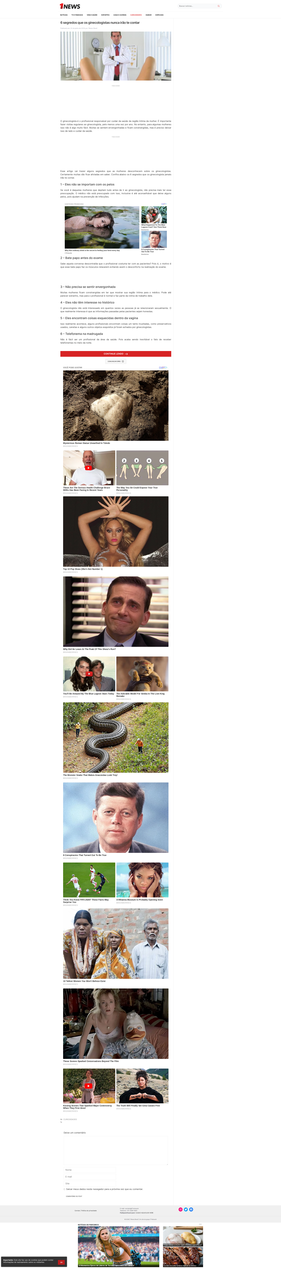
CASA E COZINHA (119, 15)
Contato (77, 1210)
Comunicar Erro (114, 361)
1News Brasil (92, 28)
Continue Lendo (113, 353)
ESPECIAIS (159, 15)
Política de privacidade (89, 1210)
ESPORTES (105, 15)
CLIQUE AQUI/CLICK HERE (144, 1213)
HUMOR (148, 15)
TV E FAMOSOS (77, 15)
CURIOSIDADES (136, 15)
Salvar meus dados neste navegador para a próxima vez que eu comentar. (104, 1189)
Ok (61, 1262)
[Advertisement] (115, 102)
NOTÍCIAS (64, 15)
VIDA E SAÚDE (92, 15)
